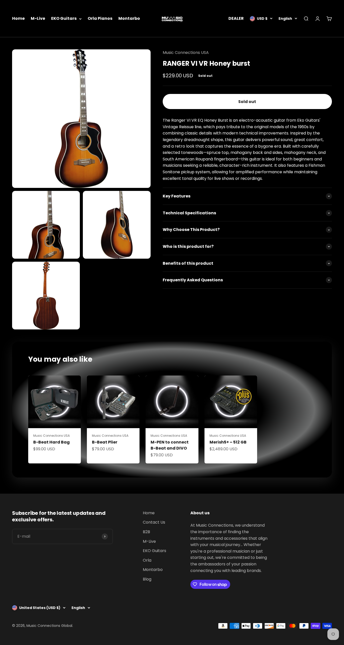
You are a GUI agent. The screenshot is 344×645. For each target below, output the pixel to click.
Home (18, 18)
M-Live (38, 18)
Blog (147, 579)
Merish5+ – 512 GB (228, 442)
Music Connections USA (186, 52)
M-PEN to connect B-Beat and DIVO (170, 445)
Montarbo (129, 18)
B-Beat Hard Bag (51, 442)
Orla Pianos (100, 18)
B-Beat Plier (104, 442)
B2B (146, 532)
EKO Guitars (64, 18)
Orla (147, 560)
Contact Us (154, 522)
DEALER (236, 18)
